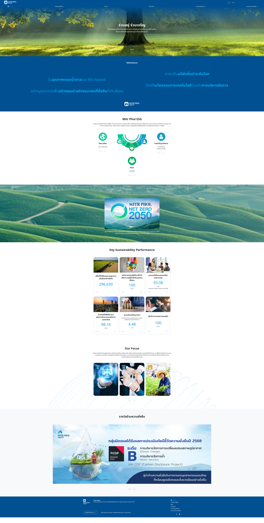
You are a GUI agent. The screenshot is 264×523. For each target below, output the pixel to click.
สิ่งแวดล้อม (151, 6)
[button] (176, 502)
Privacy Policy (127, 512)
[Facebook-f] (177, 514)
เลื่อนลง (132, 50)
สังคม (105, 6)
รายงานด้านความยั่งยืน (251, 6)
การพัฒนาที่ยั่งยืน (59, 6)
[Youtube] (180, 514)
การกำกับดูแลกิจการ (200, 6)
